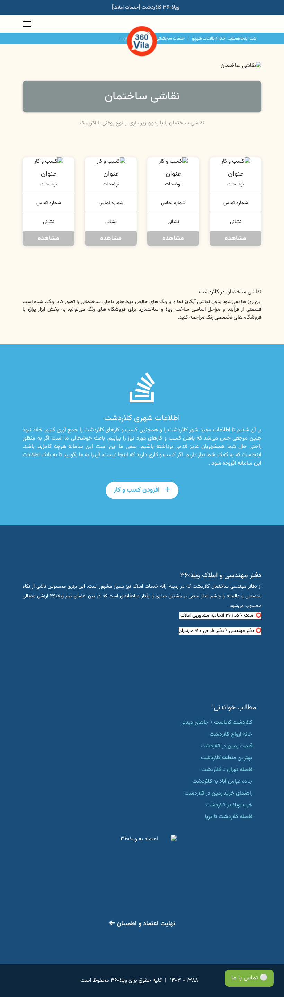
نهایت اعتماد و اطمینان (145, 924)
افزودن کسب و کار (137, 490)
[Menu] (27, 24)
